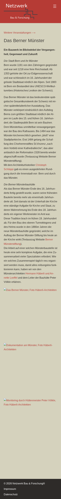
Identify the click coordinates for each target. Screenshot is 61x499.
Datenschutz (11, 494)
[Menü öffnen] (54, 6)
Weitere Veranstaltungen (18, 32)
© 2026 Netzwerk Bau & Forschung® (24, 483)
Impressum (10, 489)
